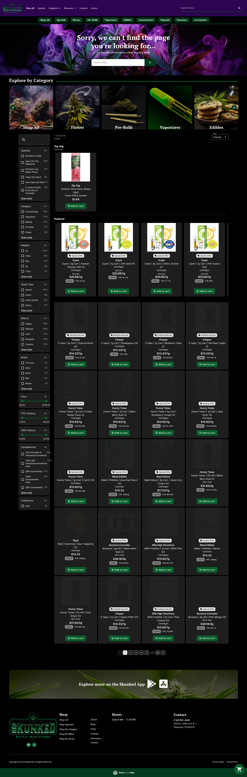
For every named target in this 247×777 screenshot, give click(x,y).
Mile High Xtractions (163, 545)
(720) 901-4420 (182, 720)
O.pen (76, 260)
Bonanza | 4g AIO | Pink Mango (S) (207, 617)
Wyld (75, 540)
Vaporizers (170, 127)
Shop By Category (68, 729)
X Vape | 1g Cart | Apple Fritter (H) (119, 617)
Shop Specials (66, 724)
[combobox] (207, 8)
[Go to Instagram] (34, 745)
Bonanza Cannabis (119, 545)
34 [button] (157, 652)
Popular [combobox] (217, 137)
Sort (215, 134)
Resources (68, 8)
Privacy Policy (218, 762)
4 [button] (141, 652)
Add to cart (77, 206)
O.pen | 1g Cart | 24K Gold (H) (118, 263)
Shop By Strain (67, 738)
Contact (95, 733)
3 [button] (136, 652)
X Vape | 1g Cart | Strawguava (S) (119, 343)
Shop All (30, 8)
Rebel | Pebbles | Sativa (207, 548)
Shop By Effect (66, 733)
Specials (41, 8)
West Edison (163, 476)
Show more (26, 198)
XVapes (75, 339)
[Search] (239, 8)
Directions (96, 738)
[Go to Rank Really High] (123, 772)
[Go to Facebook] (28, 745)
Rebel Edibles (119, 476)
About (94, 719)
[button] (24, 140)
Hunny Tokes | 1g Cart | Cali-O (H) (75, 480)
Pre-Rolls (124, 127)
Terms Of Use (232, 762)
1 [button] (125, 652)
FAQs (93, 728)
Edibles (216, 127)
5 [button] (147, 652)
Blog (93, 724)
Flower (77, 127)
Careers (94, 8)
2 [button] (130, 652)
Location (83, 8)
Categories (53, 8)
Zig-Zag (75, 185)
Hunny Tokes (75, 408)
